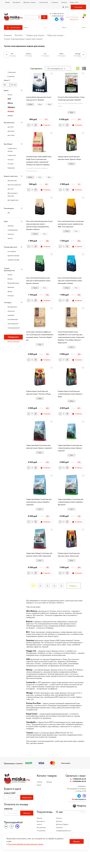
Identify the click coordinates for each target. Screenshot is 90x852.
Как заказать (16, 2)
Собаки (26, 27)
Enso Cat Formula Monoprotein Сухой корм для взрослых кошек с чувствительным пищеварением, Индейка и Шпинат (39, 225)
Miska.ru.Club (74, 2)
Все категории (15, 27)
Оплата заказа (43, 2)
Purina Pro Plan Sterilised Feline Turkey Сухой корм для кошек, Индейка (71, 98)
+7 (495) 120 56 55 (58, 14)
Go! (45, 54)
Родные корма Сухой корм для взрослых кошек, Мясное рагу (69, 554)
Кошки (45, 27)
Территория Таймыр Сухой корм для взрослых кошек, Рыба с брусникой (39, 554)
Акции (83, 27)
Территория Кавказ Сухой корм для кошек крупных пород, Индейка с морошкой (39, 502)
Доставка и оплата (41, 822)
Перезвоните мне (73, 19)
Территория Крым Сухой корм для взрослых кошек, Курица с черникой (39, 446)
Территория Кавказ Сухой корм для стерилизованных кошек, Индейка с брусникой (70, 502)
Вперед (72, 585)
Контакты (64, 2)
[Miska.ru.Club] (12, 826)
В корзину (47, 125)
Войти (66, 7)
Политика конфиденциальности (63, 829)
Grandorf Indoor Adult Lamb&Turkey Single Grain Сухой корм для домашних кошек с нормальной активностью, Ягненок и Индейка (38, 160)
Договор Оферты (62, 824)
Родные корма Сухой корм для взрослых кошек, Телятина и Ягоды (38, 392)
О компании (54, 2)
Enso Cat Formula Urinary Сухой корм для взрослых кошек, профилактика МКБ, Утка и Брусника (71, 224)
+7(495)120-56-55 (79, 779)
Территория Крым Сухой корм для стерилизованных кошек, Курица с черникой (70, 448)
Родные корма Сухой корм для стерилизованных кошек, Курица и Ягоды (70, 394)
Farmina (28, 54)
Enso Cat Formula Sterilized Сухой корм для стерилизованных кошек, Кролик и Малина (38, 280)
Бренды (64, 27)
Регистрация (78, 7)
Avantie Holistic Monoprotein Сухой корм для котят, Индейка (38, 98)
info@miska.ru (80, 799)
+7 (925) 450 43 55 (57, 16)
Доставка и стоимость (30, 2)
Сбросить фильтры (13, 341)
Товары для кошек (35, 35)
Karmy (61, 54)
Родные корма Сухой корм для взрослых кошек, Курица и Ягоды (69, 157)
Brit (12, 54)
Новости (59, 818)
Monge (77, 54)
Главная (7, 2)
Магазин (59, 821)
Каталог (19, 35)
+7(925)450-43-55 (79, 781)
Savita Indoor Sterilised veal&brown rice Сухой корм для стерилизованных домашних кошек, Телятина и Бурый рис (39, 336)
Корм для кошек (55, 35)
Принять (76, 841)
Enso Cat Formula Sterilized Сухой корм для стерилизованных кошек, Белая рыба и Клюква (70, 280)
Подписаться (26, 797)
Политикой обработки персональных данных (25, 844)
